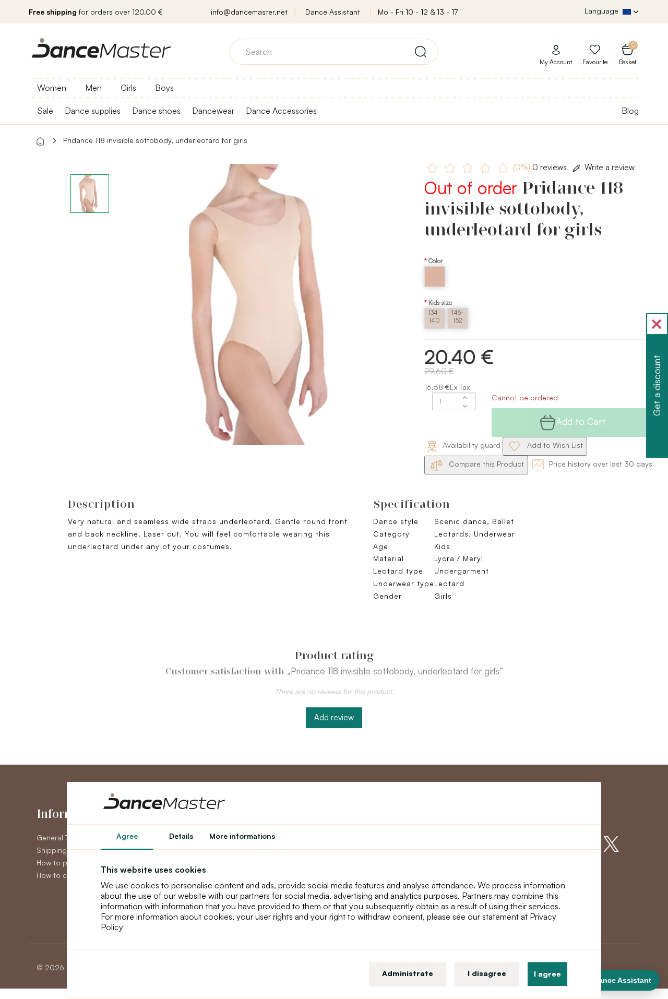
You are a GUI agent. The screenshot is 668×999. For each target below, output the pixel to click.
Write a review (609, 167)
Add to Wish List (554, 445)
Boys (164, 87)
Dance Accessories (281, 110)
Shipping (52, 850)
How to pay (56, 862)
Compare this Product (485, 463)
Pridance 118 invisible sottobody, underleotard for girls (155, 140)
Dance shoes (156, 110)
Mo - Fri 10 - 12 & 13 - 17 (418, 11)
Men (93, 87)
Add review (334, 717)
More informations (242, 835)
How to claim (58, 875)
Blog (630, 110)
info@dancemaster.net (249, 11)
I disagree (487, 973)
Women (51, 87)
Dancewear (213, 110)
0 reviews (541, 167)
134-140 (434, 316)
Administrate (407, 973)
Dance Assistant (332, 11)
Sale (45, 110)
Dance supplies (93, 110)
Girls (128, 87)
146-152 (457, 316)
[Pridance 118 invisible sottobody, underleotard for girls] (268, 304)
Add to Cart (581, 421)
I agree (547, 973)
